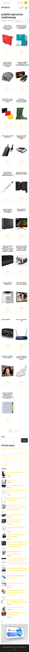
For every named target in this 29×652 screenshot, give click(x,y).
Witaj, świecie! (4, 464)
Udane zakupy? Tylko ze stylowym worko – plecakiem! (13, 459)
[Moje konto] (19, 8)
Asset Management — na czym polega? (10, 462)
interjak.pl (5, 7)
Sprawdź (7, 54)
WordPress (16, 647)
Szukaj (3, 437)
